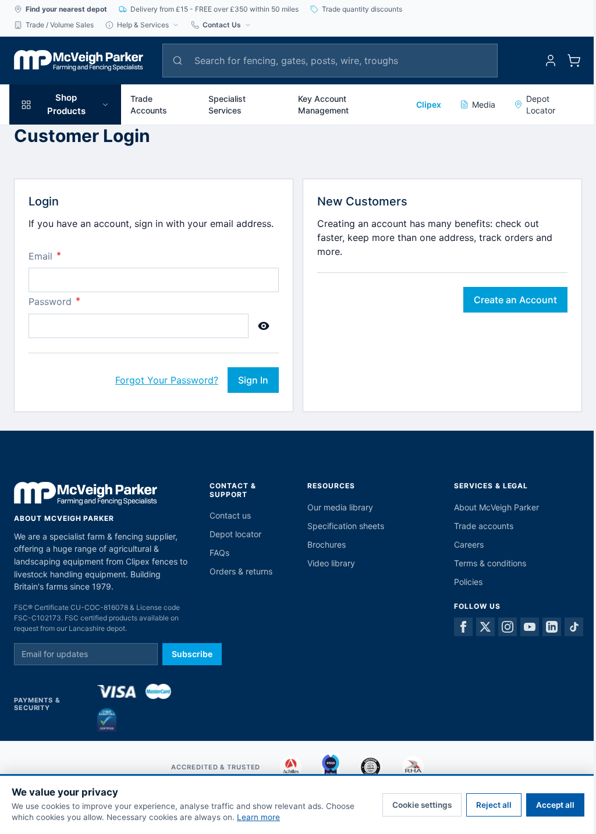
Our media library (340, 507)
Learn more (258, 817)
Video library (331, 563)
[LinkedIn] (551, 626)
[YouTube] (529, 626)
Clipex (428, 104)
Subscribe (192, 654)
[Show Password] (264, 326)
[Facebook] (463, 626)
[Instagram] (507, 626)
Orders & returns (241, 571)
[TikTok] (574, 626)
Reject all (494, 805)
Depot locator (235, 534)
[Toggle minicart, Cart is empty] (573, 60)
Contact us (230, 515)
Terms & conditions (490, 563)
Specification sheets (345, 526)
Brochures (326, 544)
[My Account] (550, 60)
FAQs (219, 553)
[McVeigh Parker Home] (78, 60)
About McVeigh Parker (496, 507)
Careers (469, 544)
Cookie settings (422, 805)
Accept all (555, 805)
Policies (468, 582)
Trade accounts (483, 526)
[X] (485, 626)
